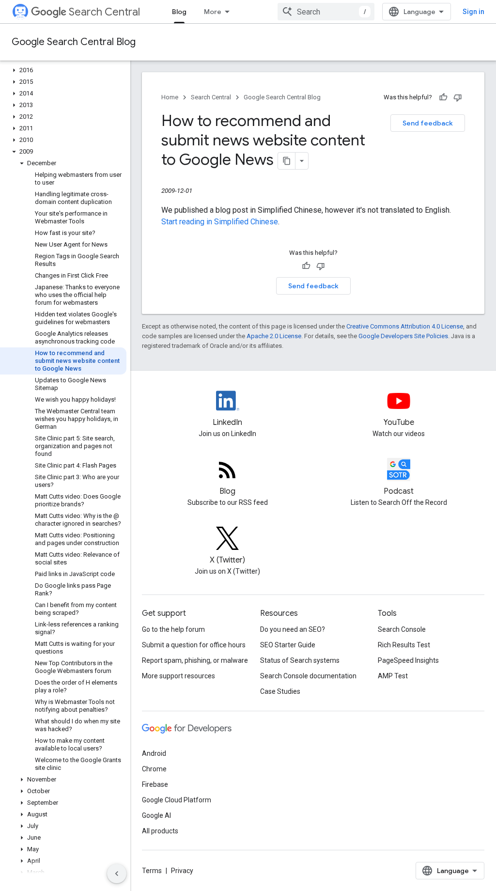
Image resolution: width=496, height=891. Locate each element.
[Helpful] (443, 97)
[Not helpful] (457, 97)
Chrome (154, 769)
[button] (63, 70)
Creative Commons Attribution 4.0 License (404, 326)
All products (160, 831)
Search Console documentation (308, 676)
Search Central (104, 11)
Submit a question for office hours (194, 645)
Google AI (156, 815)
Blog (179, 11)
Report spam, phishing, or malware (195, 660)
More (212, 11)
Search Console (402, 629)
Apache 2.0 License (274, 336)
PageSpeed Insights (408, 660)
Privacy (182, 871)
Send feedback (428, 123)
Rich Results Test (404, 645)
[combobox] (326, 11)
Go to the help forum (173, 629)
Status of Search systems (300, 660)
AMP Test (393, 676)
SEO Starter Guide (287, 645)
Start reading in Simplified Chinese (219, 221)
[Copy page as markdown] (286, 161)
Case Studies (280, 691)
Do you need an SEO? (292, 629)
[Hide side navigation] (116, 873)
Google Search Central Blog (74, 42)
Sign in (473, 12)
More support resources (178, 676)
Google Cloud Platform (176, 800)
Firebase (155, 784)
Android (154, 753)
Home (169, 97)
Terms (152, 871)
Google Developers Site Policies (403, 336)
